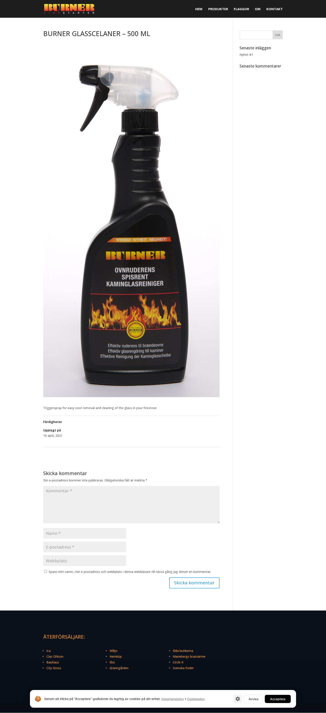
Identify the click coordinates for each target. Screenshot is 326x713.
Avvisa (253, 699)
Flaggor (241, 9)
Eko (112, 662)
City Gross (53, 668)
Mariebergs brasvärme (189, 656)
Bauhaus (52, 662)
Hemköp (116, 656)
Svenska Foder (183, 668)
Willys (114, 651)
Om (258, 9)
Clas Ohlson (54, 656)
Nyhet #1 (246, 54)
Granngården (119, 668)
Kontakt (274, 9)
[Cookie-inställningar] (237, 698)
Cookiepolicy (196, 699)
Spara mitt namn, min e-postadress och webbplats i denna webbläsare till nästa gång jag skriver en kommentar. (130, 572)
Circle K (178, 662)
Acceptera (277, 699)
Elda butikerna (183, 651)
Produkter (218, 9)
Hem (198, 9)
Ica (48, 651)
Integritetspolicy (172, 699)
